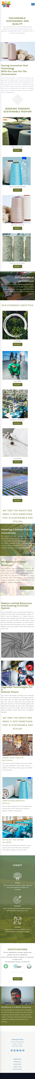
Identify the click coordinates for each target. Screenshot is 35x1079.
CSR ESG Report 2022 (26, 587)
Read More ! (17, 150)
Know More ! (17, 344)
